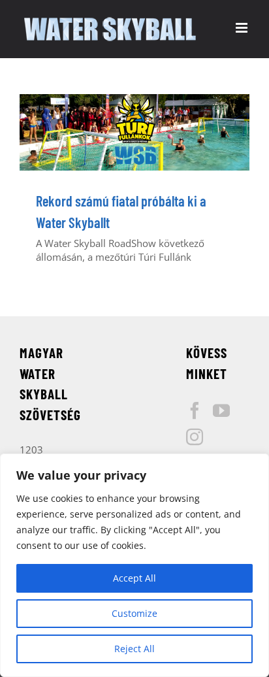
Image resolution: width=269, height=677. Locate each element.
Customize (134, 613)
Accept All (134, 578)
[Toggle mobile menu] (242, 28)
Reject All (134, 648)
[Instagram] (194, 436)
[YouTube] (221, 410)
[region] (134, 565)
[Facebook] (194, 410)
